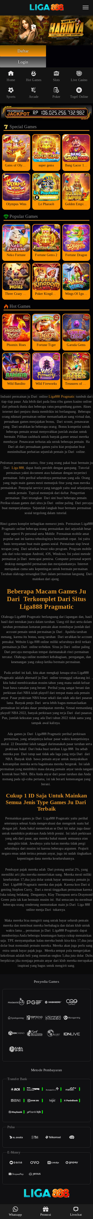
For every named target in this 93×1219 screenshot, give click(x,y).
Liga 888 (18, 468)
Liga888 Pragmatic (62, 396)
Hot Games (33, 80)
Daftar (23, 51)
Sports (10, 97)
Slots (56, 80)
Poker (56, 97)
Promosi (45, 1214)
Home (11, 80)
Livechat (76, 1214)
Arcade (34, 97)
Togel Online (79, 97)
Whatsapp (15, 1214)
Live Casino (79, 80)
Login (23, 62)
